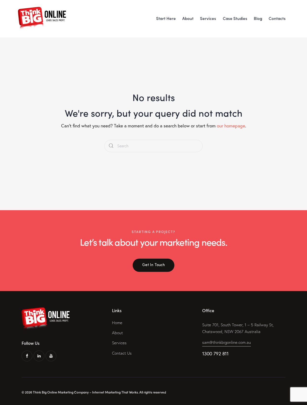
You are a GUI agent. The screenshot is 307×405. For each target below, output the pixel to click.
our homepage (231, 126)
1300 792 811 (215, 353)
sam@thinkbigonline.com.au (226, 342)
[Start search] (111, 146)
